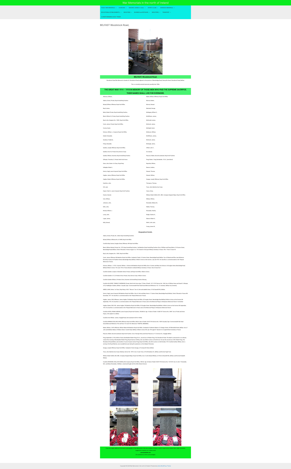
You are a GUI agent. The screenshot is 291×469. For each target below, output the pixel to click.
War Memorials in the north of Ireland (145, 2)
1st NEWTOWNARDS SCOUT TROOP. (111, 17)
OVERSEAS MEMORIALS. (166, 7)
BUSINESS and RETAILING (141, 12)
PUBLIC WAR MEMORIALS (108, 7)
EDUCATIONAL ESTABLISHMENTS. (110, 12)
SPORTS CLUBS (152, 7)
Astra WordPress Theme (164, 466)
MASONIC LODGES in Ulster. (136, 7)
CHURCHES (122, 7)
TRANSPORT (165, 12)
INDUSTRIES (127, 12)
